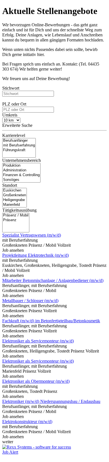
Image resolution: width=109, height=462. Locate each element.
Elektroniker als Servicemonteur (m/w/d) (38, 341)
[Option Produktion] (21, 165)
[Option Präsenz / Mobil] (16, 215)
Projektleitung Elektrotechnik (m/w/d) (35, 255)
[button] (54, 127)
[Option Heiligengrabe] (15, 200)
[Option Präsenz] (16, 220)
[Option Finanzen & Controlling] (21, 175)
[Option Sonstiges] (21, 180)
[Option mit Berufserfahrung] (19, 145)
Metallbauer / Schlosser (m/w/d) (30, 300)
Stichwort (10, 88)
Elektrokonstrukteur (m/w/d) (27, 421)
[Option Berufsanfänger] (19, 140)
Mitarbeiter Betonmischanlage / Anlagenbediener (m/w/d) (52, 280)
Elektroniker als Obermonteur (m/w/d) (36, 381)
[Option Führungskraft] (19, 150)
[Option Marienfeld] (15, 204)
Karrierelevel (13, 135)
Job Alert (10, 452)
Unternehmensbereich (21, 160)
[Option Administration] (21, 170)
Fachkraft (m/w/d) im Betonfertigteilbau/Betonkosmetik (51, 320)
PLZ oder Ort (14, 104)
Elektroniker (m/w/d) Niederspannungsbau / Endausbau (51, 401)
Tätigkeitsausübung (19, 210)
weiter (7, 441)
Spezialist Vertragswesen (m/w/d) (31, 235)
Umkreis (9, 115)
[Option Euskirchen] (15, 190)
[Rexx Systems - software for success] (36, 447)
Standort (9, 185)
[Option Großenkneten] (15, 195)
